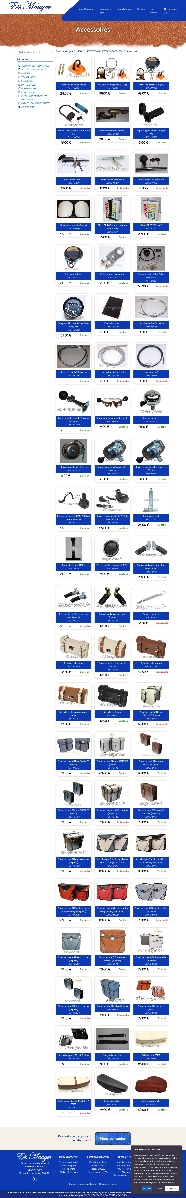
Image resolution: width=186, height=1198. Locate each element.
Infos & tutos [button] (124, 8)
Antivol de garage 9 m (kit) (151, 84)
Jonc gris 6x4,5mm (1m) (112, 372)
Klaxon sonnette (151, 418)
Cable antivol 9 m (73, 274)
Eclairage (27, 81)
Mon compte (153, 10)
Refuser (158, 1189)
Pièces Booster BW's (98, 1172)
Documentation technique (127, 1175)
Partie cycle (28, 84)
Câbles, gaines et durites (35, 103)
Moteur (25, 73)
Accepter (147, 1189)
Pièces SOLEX (98, 1168)
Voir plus (171, 1182)
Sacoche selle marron (151, 663)
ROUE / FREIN (28, 92)
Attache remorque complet (112, 130)
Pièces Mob (97, 1165)
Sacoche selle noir (112, 712)
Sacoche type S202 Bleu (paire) (112, 1006)
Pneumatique (28, 88)
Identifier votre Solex (127, 1162)
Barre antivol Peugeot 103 (151, 179)
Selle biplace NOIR (112, 1101)
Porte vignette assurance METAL (112, 565)
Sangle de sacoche (112, 1055)
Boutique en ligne (106, 10)
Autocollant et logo (34, 69)
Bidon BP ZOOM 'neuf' (151, 225)
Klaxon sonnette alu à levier (73, 467)
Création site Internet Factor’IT (84, 1184)
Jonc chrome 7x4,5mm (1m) (151, 323)
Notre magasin (69, 1165)
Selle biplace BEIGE (151, 1055)
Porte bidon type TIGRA (73, 565)
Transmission (28, 77)
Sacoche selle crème (74, 663)
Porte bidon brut (151, 516)
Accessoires (28, 107)
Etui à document (112, 323)
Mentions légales (108, 1184)
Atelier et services (69, 1172)
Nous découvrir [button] (86, 8)
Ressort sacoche (151, 614)
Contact (141, 8)
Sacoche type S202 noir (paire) (74, 1055)
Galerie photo (68, 1168)
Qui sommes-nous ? (68, 1162)
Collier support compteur (112, 274)
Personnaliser (172, 1189)
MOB (79, 51)
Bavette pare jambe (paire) (73, 225)
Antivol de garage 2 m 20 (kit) (112, 84)
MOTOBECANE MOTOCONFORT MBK (104, 51)
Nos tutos (127, 1172)
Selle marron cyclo (151, 1101)
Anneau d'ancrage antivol (73, 84)
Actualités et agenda (127, 1168)
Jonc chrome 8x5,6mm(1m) (74, 372)
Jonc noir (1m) (151, 372)
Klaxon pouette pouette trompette (112, 418)
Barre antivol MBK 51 (73, 179)
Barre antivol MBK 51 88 (112, 179)
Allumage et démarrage (35, 65)
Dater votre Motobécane (127, 1165)
